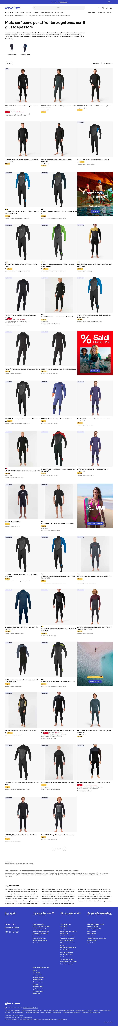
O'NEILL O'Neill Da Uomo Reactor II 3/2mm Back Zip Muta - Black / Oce (22, 212)
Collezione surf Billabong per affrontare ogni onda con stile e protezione (26, 901)
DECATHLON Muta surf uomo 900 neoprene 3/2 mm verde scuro (94, 731)
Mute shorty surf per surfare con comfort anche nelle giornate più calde (25, 894)
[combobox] (108, 63)
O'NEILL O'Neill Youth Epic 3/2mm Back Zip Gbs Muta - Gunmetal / (58, 470)
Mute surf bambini (25, 54)
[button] (29, 114)
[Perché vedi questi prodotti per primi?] (92, 63)
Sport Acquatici (95, 370)
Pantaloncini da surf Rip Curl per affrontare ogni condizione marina (97, 901)
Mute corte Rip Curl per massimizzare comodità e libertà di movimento (62, 889)
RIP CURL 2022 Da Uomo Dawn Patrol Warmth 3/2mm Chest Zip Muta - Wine (94, 628)
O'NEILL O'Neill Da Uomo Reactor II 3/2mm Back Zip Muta (22, 265)
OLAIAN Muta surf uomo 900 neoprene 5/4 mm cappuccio (56, 160)
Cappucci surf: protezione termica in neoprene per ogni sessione (23, 889)
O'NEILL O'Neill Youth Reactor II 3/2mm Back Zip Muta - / (59, 212)
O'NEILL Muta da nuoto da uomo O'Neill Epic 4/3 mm (58, 681)
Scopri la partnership (95, 681)
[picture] (23, 85)
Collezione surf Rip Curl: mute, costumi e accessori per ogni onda (24, 898)
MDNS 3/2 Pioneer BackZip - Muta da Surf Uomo (56, 419)
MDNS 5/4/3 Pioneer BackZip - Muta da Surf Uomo (93, 419)
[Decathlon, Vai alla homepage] (12, 8)
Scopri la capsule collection (95, 523)
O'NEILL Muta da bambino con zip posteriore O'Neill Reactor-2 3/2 (58, 577)
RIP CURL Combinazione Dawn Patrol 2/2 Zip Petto (57, 523)
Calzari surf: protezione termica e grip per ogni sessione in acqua (97, 891)
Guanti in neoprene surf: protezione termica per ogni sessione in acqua (25, 891)
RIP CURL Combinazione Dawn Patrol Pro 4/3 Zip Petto (22, 471)
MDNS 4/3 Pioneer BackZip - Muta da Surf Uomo (20, 315)
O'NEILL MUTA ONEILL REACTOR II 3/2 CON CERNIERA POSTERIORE (22, 575)
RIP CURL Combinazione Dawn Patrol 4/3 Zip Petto (57, 317)
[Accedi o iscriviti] (107, 8)
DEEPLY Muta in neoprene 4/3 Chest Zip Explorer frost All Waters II (94, 265)
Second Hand (92, 12)
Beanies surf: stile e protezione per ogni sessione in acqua (21, 896)
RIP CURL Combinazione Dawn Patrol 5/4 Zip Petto (57, 782)
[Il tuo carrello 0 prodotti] (111, 8)
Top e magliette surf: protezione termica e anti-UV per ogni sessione (61, 898)
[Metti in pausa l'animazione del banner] (109, 2)
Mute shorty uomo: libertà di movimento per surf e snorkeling (59, 891)
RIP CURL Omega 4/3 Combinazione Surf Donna (20, 730)
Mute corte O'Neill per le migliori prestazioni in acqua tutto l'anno (24, 903)
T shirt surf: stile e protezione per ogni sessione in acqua (58, 903)
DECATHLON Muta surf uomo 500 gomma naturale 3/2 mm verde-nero (59, 107)
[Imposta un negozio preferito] (99, 8)
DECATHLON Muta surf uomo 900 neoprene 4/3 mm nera (22, 107)
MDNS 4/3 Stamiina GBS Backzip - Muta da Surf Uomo (22, 369)
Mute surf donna (11, 54)
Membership (101, 12)
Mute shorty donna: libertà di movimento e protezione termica (96, 896)
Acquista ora (95, 211)
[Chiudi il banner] (111, 2)
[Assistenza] (103, 8)
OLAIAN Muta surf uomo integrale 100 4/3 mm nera (21, 159)
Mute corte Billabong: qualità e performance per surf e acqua (95, 898)
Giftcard (109, 12)
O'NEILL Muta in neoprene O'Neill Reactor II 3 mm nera (22, 419)
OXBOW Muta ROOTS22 (12, 522)
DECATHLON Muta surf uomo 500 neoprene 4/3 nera (94, 106)
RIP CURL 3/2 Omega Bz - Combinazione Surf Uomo (57, 835)
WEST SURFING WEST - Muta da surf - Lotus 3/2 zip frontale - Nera (21, 628)
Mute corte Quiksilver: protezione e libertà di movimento (58, 894)
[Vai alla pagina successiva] (64, 849)
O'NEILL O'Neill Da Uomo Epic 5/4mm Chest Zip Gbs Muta (22, 783)
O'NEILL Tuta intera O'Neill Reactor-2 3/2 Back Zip (93, 159)
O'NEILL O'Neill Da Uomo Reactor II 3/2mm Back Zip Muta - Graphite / (58, 265)
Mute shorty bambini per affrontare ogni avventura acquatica (59, 896)
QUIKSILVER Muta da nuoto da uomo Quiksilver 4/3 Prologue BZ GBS (21, 681)
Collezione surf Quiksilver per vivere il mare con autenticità (95, 894)
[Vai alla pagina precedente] (53, 849)
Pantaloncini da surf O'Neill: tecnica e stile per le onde (57, 901)
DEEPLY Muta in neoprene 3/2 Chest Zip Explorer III (57, 730)
